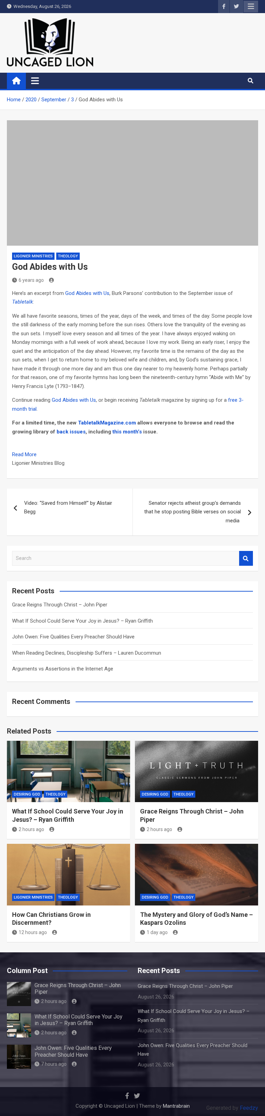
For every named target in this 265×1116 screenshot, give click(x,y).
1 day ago (157, 932)
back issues (71, 432)
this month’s (127, 432)
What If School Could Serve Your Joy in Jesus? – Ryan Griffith (82, 621)
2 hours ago (31, 829)
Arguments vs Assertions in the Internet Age (62, 669)
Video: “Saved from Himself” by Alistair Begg (68, 507)
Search (246, 558)
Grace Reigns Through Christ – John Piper (59, 605)
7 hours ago (54, 1064)
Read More (24, 454)
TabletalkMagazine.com (107, 423)
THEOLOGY (68, 256)
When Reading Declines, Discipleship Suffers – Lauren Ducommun (86, 653)
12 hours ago (33, 932)
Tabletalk (22, 302)
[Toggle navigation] (35, 81)
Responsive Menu (251, 6)
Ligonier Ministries (33, 256)
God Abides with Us (87, 293)
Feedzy (249, 1108)
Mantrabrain (176, 1106)
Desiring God (27, 794)
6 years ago (31, 280)
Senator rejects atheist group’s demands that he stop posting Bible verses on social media (192, 512)
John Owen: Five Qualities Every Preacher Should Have (73, 637)
